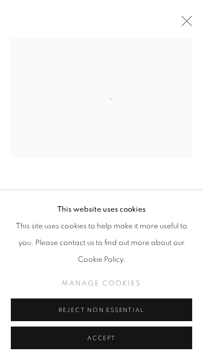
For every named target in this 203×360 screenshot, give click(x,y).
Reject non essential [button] (101, 310)
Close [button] (184, 24)
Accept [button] (101, 338)
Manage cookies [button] (101, 283)
